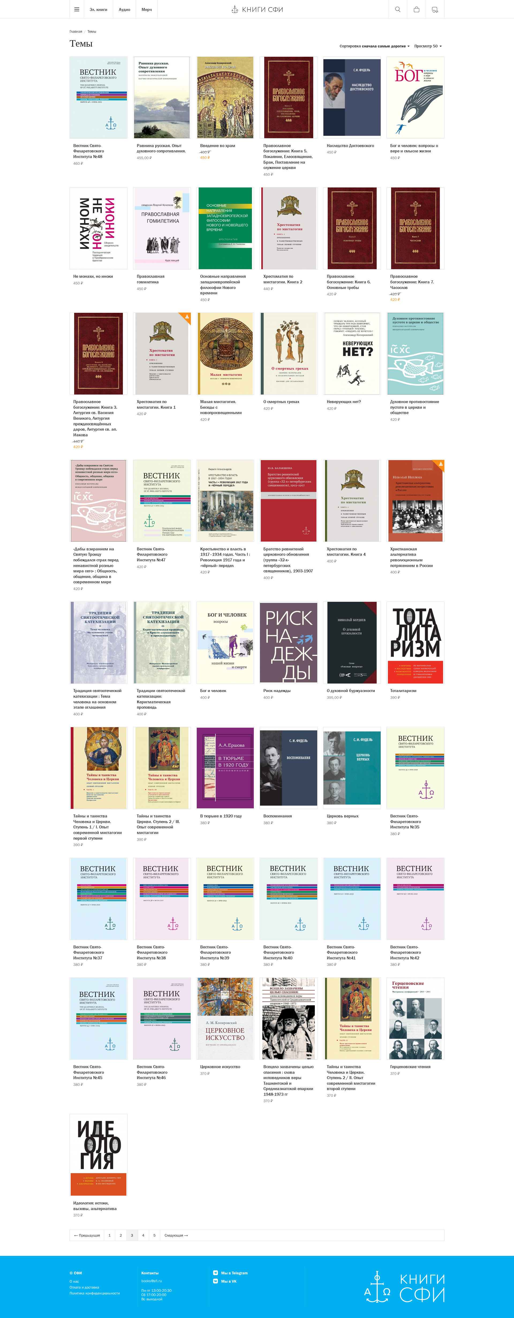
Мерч (147, 9)
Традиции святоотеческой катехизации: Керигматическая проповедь (161, 698)
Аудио (124, 9)
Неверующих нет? (344, 401)
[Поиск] (397, 9)
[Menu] (77, 9)
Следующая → (176, 1235)
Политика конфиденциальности (95, 1293)
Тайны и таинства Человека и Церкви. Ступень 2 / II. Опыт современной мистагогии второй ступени (351, 1077)
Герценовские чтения (410, 1066)
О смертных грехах (281, 401)
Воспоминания (277, 815)
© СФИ (76, 1273)
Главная (76, 31)
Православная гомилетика (150, 279)
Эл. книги (98, 9)
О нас (74, 1281)
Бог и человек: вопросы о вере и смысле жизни (414, 148)
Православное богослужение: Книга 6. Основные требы (349, 282)
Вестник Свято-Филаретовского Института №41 (342, 952)
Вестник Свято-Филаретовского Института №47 (152, 554)
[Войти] (435, 9)
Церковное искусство (220, 1066)
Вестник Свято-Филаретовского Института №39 (215, 952)
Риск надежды (277, 690)
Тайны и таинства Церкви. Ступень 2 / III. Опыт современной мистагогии (158, 824)
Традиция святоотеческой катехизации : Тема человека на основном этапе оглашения (97, 698)
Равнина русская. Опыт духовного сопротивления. (161, 148)
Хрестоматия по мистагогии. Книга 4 (346, 551)
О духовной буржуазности (351, 690)
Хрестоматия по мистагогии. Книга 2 (282, 279)
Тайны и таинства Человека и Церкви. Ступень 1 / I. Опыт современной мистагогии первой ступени (97, 826)
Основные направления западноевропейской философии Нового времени (223, 284)
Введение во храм (217, 145)
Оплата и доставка (84, 1287)
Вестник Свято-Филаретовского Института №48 (88, 151)
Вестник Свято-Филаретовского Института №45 (88, 1072)
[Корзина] (416, 9)
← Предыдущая (87, 1235)
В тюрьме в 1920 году (221, 815)
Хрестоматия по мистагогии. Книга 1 (156, 404)
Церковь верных (342, 815)
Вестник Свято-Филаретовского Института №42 (405, 952)
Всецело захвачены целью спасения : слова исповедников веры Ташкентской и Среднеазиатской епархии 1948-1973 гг (288, 1080)
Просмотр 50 (426, 46)
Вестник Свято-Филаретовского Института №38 (152, 952)
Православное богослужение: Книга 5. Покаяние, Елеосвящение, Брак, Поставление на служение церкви (288, 156)
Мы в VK (228, 1281)
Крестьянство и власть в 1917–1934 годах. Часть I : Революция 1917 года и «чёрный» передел (225, 557)
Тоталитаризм (403, 690)
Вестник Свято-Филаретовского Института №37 (88, 952)
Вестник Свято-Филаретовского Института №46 (152, 1072)
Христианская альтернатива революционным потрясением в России (411, 557)
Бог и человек (213, 690)
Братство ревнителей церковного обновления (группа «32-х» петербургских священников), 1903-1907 (288, 559)
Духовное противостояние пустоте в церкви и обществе (414, 407)
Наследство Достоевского (350, 145)
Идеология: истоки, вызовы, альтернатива (95, 1205)
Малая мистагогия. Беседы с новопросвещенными (221, 407)
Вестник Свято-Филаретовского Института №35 (405, 821)
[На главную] (257, 9)
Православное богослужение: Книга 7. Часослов (412, 282)
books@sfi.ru (151, 1281)
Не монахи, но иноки (93, 276)
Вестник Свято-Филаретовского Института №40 (278, 952)
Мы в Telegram (234, 1273)
